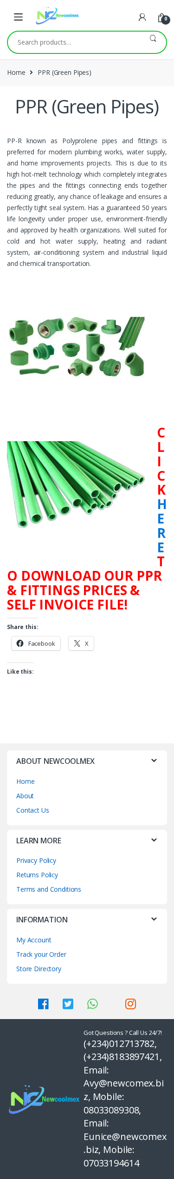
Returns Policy (37, 874)
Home (16, 72)
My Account (34, 939)
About (25, 795)
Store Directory (38, 968)
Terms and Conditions (48, 889)
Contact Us (32, 810)
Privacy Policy (36, 860)
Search (153, 42)
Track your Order (41, 954)
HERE (162, 525)
